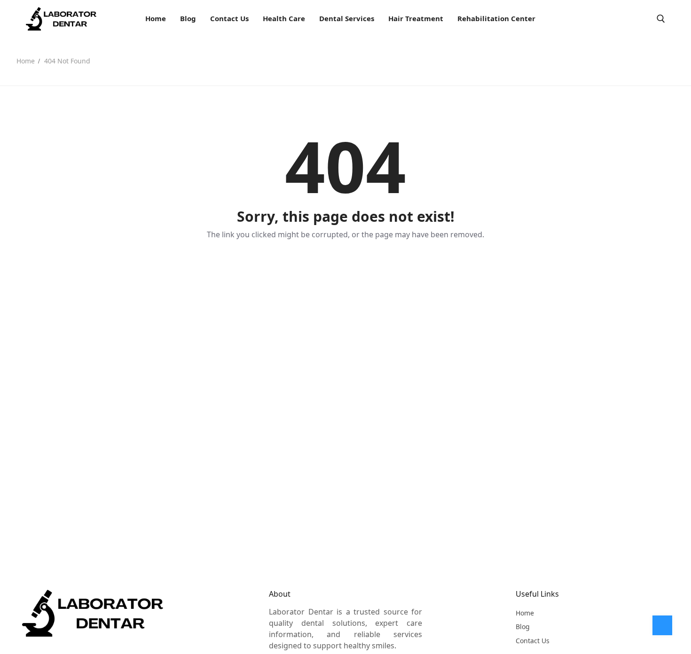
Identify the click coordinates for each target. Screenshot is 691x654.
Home (25, 60)
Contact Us (533, 640)
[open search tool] (661, 19)
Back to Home (345, 267)
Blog (523, 626)
